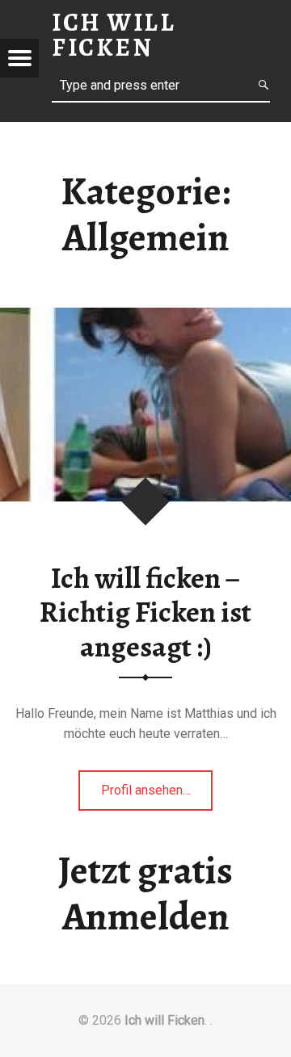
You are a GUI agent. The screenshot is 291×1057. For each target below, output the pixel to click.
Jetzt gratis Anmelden (145, 893)
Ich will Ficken (164, 1020)
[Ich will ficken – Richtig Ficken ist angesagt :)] (145, 317)
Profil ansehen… (157, 796)
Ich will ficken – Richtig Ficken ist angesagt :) (145, 612)
